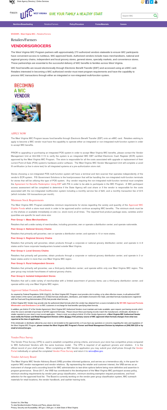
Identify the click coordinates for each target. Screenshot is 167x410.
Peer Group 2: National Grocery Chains (31, 228)
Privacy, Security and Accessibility (24, 407)
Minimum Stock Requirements (27, 200)
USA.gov (49, 407)
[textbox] (139, 16)
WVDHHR (15, 34)
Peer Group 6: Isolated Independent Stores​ (33, 276)
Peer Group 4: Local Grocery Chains (30, 250)
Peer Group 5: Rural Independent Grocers (32, 263)
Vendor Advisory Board (23, 356)
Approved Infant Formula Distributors (32, 290)
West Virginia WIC (28, 34)
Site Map (24, 402)
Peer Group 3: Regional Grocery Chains (31, 238)
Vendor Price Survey (22, 337)
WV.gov (42, 407)
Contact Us (15, 402)
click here (56, 405)
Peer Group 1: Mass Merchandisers (29, 219)
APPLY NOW (18, 133)
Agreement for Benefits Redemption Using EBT (38, 183)
